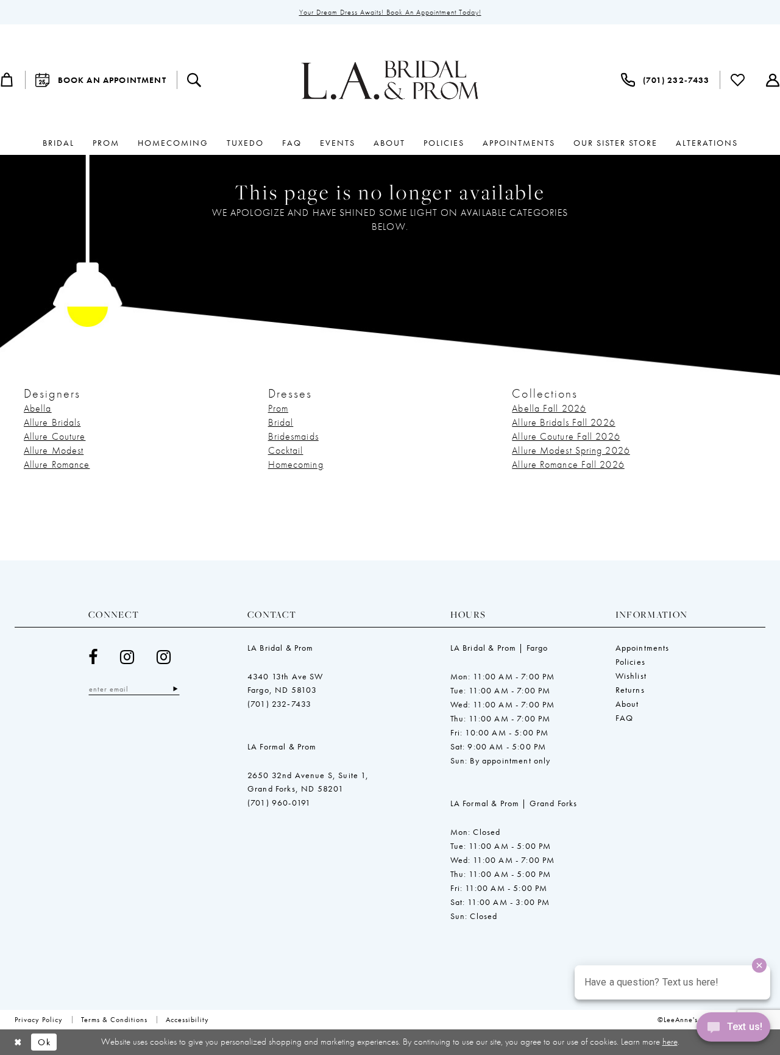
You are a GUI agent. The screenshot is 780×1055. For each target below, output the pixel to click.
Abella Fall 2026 (549, 408)
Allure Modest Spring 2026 (571, 450)
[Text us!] (733, 1030)
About (627, 703)
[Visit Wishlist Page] (738, 80)
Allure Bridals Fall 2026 (563, 422)
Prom (278, 408)
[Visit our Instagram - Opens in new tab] (127, 657)
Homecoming (296, 464)
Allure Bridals (52, 422)
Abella (38, 408)
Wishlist (631, 675)
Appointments (642, 647)
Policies (630, 661)
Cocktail (285, 450)
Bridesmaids (293, 436)
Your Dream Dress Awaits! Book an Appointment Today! (390, 12)
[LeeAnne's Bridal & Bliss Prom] (390, 80)
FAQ (624, 717)
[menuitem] (101, 80)
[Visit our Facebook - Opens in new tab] (93, 657)
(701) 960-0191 (279, 802)
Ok (44, 1042)
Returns (630, 689)
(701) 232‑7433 (279, 703)
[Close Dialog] (18, 1042)
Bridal (281, 422)
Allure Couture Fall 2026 (566, 436)
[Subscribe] (175, 688)
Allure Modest (53, 450)
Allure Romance (57, 464)
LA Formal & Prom (282, 746)
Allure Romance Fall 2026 (568, 464)
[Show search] (194, 80)
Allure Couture (54, 436)
